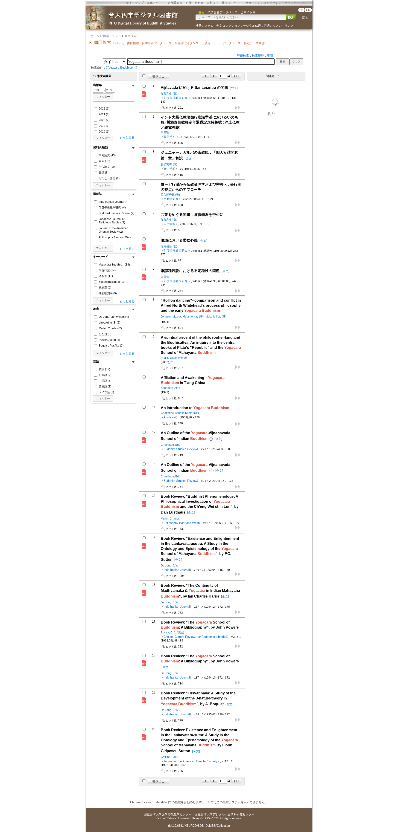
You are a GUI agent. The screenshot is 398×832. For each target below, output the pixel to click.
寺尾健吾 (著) (169, 246)
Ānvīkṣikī (170, 417)
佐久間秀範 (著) (170, 194)
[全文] (234, 88)
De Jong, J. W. (170, 565)
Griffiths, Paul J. (170, 757)
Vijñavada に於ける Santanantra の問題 (194, 88)
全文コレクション (228, 25)
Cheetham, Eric (170, 444)
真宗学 (168, 137)
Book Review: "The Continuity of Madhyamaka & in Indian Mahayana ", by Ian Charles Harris (200, 591)
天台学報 (170, 224)
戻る (305, 17)
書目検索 (131, 36)
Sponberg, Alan (170, 388)
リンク (288, 25)
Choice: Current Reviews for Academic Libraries (195, 636)
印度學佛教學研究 (176, 98)
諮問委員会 (175, 3)
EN (308, 10)
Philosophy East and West (181, 523)
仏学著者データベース (157, 43)
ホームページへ (294, 3)
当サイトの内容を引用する (263, 3)
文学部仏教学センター (177, 814)
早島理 (165, 132)
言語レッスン (273, 25)
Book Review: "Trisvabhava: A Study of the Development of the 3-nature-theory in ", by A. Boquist (198, 698)
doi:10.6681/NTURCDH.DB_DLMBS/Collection (199, 825)
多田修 (165, 276)
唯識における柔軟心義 (179, 240)
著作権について (232, 3)
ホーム (94, 36)
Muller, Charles (170, 518)
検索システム (205, 25)
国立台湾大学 (153, 814)
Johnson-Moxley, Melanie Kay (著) (182, 316)
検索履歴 (258, 55)
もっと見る (127, 137)
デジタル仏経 (252, 25)
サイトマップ (135, 3)
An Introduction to (195, 408)
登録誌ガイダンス (187, 43)
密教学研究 (171, 199)
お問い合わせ (195, 3)
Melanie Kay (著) (215, 316)
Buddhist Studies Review (180, 449)
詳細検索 (243, 55)
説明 (270, 55)
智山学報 (170, 168)
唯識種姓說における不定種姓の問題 (190, 271)
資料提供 (213, 3)
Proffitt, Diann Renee (174, 357)
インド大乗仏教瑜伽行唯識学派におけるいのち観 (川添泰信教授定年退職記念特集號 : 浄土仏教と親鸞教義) (200, 122)
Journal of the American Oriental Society (190, 761)
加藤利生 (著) (169, 93)
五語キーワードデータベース (221, 43)
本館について (156, 3)
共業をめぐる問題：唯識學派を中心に (192, 215)
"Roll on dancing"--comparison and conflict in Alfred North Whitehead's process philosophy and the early (201, 305)
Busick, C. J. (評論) (172, 632)
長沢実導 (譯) (169, 164)
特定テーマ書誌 (254, 43)
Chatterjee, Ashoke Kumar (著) (180, 413)
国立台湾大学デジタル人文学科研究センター (225, 814)
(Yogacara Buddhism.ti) (121, 67)
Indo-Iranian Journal (177, 570)
